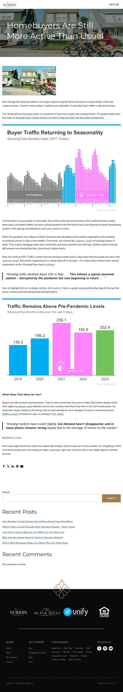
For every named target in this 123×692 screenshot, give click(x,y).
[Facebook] (3, 466)
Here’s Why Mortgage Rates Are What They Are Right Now (35, 543)
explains (49, 264)
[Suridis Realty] (10, 4)
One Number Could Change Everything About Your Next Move (37, 521)
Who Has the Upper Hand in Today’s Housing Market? (32, 537)
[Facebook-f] (99, 648)
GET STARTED (36, 642)
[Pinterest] (17, 466)
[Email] (21, 466)
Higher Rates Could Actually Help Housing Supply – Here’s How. (38, 527)
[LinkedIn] (12, 466)
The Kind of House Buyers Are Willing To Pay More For (33, 532)
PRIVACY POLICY (107, 683)
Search (6, 492)
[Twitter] (8, 466)
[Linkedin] (105, 648)
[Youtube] (111, 648)
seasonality (25, 221)
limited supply (10, 414)
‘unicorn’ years (83, 241)
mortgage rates (23, 406)
